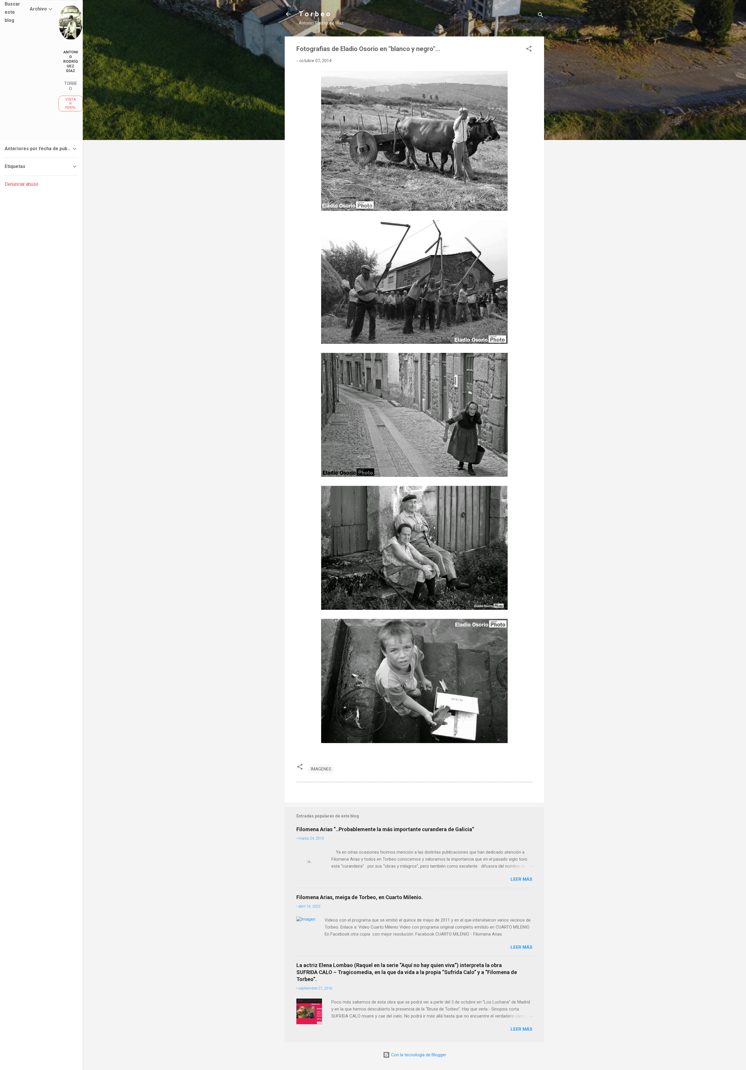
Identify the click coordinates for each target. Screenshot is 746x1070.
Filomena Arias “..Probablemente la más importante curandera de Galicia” (385, 829)
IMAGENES (321, 769)
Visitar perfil (70, 103)
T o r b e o (314, 14)
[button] (528, 49)
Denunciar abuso (21, 184)
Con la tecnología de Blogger (418, 1054)
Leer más (521, 879)
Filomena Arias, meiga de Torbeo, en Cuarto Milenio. (359, 897)
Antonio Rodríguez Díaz (70, 61)
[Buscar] (540, 16)
